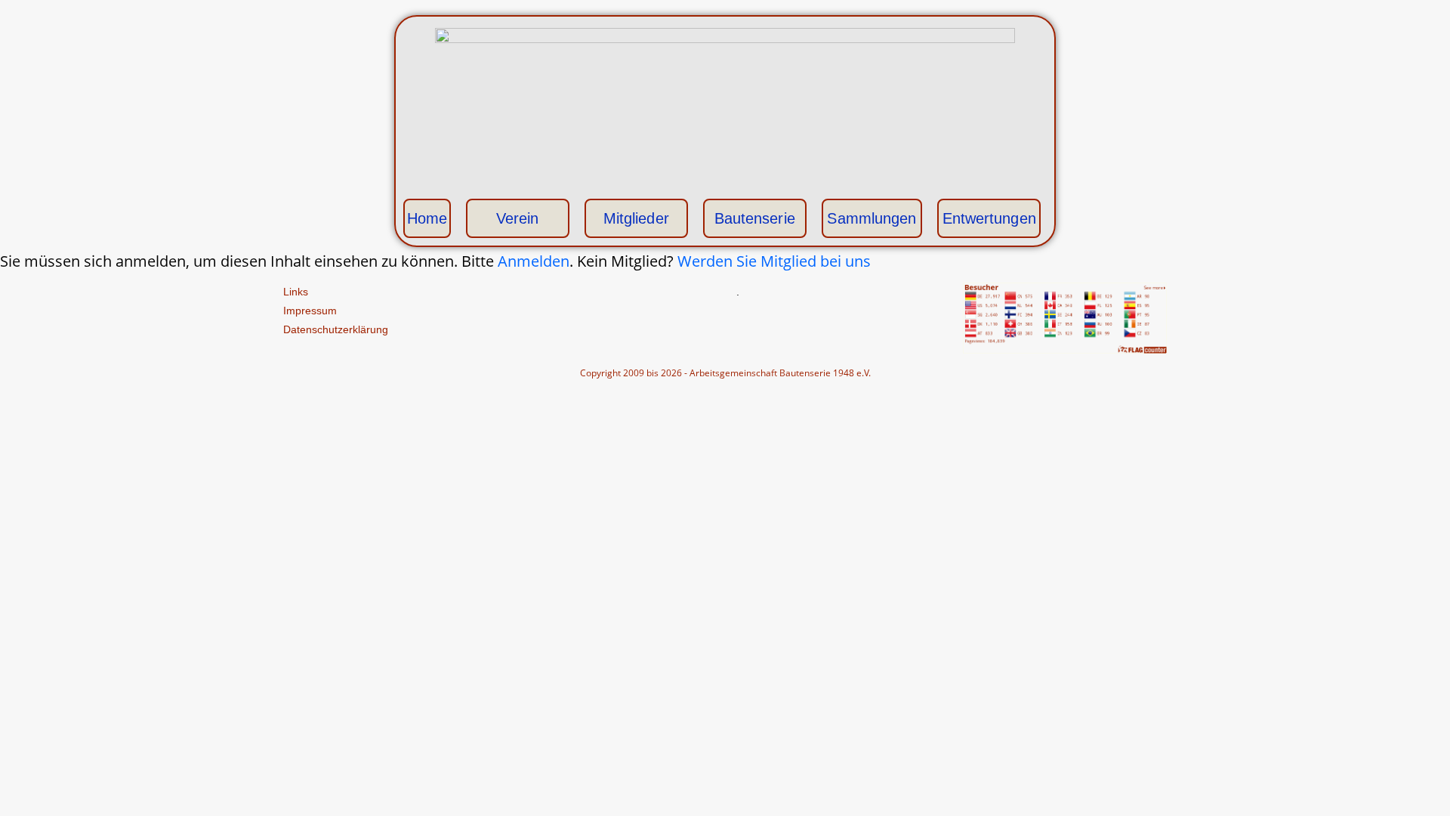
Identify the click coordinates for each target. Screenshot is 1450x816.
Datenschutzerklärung (335, 329)
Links (295, 292)
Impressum (310, 310)
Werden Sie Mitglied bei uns (774, 261)
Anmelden (533, 261)
